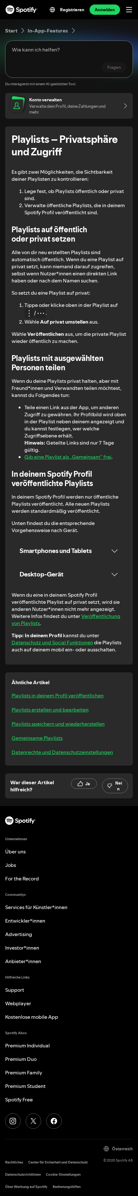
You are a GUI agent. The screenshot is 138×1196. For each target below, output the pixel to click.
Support (14, 989)
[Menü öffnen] (129, 9)
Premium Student (25, 1086)
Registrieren (72, 10)
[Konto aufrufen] (123, 106)
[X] (33, 1121)
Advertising (18, 934)
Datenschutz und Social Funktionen (52, 642)
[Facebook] (54, 1121)
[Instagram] (13, 1121)
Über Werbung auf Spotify (26, 1186)
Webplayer (18, 1003)
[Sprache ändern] (52, 10)
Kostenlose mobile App (31, 1016)
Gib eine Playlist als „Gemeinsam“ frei (67, 456)
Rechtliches (14, 1162)
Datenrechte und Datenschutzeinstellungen (62, 752)
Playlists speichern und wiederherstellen (58, 723)
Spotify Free (19, 1099)
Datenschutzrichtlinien (23, 1174)
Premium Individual (27, 1045)
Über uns (15, 851)
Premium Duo (21, 1059)
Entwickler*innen (25, 920)
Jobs (10, 865)
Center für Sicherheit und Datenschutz (58, 1162)
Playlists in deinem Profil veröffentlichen (58, 695)
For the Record (22, 878)
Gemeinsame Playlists (37, 737)
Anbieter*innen (23, 961)
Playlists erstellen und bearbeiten (50, 709)
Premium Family (23, 1072)
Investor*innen (22, 947)
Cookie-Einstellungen (63, 1174)
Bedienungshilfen (67, 1186)
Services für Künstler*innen (36, 907)
